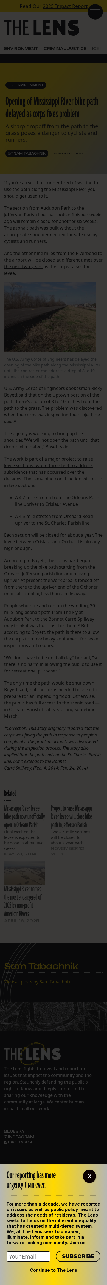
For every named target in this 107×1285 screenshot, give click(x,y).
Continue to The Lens (53, 1270)
